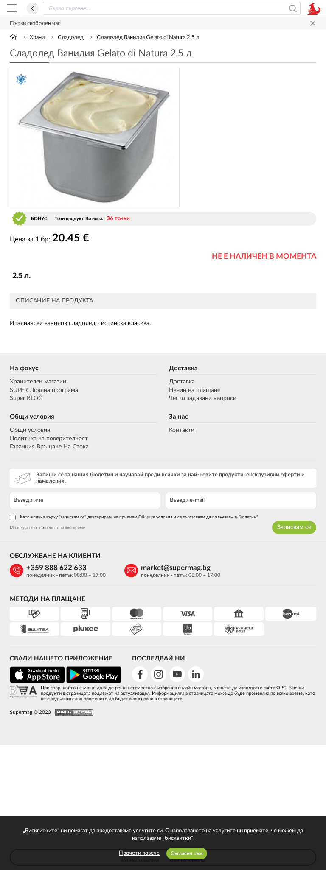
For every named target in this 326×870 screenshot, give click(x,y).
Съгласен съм (187, 853)
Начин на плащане (194, 390)
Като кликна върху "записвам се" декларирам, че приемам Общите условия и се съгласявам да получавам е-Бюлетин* (139, 517)
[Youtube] (177, 674)
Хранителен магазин (38, 382)
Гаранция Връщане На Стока (49, 447)
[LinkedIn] (196, 674)
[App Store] (37, 681)
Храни (37, 37)
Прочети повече (139, 853)
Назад (33, 8)
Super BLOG (26, 398)
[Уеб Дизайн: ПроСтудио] (72, 712)
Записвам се (294, 527)
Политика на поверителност (49, 439)
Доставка (183, 368)
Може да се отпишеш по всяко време (47, 528)
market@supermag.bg (176, 567)
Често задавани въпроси (202, 398)
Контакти (181, 430)
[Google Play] (93, 681)
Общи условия (32, 417)
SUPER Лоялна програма (44, 390)
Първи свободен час (35, 23)
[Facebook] (140, 674)
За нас (178, 417)
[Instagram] (158, 674)
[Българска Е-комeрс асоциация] (23, 692)
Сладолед (71, 37)
